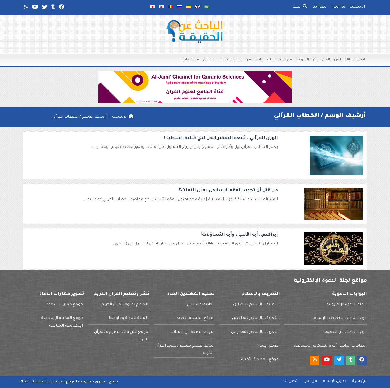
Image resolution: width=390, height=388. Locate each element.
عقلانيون (209, 60)
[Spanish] (188, 7)
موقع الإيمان (268, 346)
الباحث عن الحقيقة (48, 382)
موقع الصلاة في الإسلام (192, 332)
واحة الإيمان (254, 60)
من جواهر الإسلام (279, 60)
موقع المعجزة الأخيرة (260, 359)
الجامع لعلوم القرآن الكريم (124, 305)
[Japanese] (152, 7)
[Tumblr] (52, 8)
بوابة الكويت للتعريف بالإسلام (339, 318)
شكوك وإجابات (230, 60)
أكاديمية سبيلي (200, 305)
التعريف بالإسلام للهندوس (255, 332)
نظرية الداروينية (307, 60)
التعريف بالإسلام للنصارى (256, 305)
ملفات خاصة (190, 60)
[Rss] (26, 8)
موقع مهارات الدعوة (64, 305)
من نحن (338, 7)
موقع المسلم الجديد (195, 318)
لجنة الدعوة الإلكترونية (346, 305)
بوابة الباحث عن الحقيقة (344, 332)
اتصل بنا (320, 7)
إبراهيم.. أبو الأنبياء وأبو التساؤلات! (239, 234)
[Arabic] (206, 7)
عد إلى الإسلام (334, 381)
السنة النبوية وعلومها (128, 318)
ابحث (298, 7)
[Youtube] (35, 8)
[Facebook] (61, 8)
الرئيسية (357, 7)
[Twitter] (44, 8)
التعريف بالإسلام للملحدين (255, 318)
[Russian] (179, 7)
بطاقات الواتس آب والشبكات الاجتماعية (330, 346)
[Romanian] (170, 7)
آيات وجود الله (355, 60)
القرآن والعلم (331, 60)
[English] (197, 7)
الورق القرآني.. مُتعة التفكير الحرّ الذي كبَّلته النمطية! (221, 138)
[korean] (161, 7)
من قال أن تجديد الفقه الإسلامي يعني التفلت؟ (228, 190)
